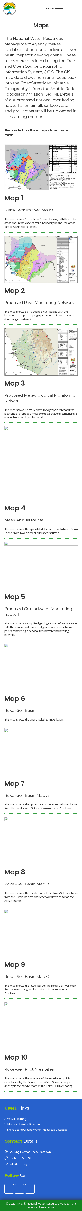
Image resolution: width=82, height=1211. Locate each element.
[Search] (75, 8)
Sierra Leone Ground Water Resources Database (37, 1129)
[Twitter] (19, 1189)
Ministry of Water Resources (25, 1124)
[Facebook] (9, 1189)
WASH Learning (16, 1119)
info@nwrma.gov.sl (21, 1164)
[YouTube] (30, 1189)
